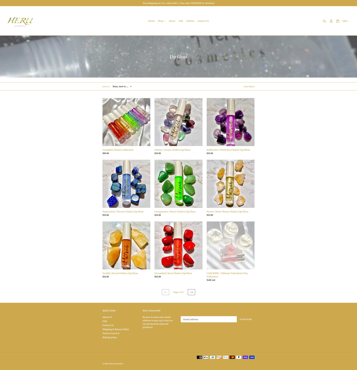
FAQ (104, 321)
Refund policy (109, 337)
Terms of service (110, 333)
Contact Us (108, 325)
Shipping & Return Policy (115, 329)
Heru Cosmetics (116, 363)
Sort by (106, 87)
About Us (107, 317)
